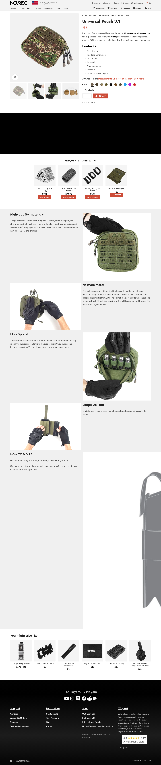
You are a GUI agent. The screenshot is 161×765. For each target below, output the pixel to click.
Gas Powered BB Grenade (69, 189)
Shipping (14, 722)
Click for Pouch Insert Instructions (128, 78)
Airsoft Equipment (89, 15)
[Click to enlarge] (15, 77)
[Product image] (68, 175)
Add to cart (100, 96)
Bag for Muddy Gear (92, 663)
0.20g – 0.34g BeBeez (21, 663)
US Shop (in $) (88, 713)
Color (84, 84)
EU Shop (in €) (88, 718)
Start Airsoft (97, 3)
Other (127, 15)
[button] (44, 197)
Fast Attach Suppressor (69, 664)
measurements (105, 78)
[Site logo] (19, 3)
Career (49, 726)
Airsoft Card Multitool (44, 663)
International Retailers (92, 722)
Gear (113, 15)
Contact (14, 713)
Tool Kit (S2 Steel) (116, 663)
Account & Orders (18, 718)
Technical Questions (19, 726)
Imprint (85, 734)
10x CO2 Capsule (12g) (45, 189)
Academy (108, 3)
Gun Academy (52, 718)
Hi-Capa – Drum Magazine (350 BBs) (140, 664)
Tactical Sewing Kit (116, 188)
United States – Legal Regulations (97, 726)
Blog (48, 722)
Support (117, 3)
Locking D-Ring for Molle (92, 189)
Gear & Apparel (103, 15)
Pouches (120, 15)
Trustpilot (123, 747)
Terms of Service (98, 734)
